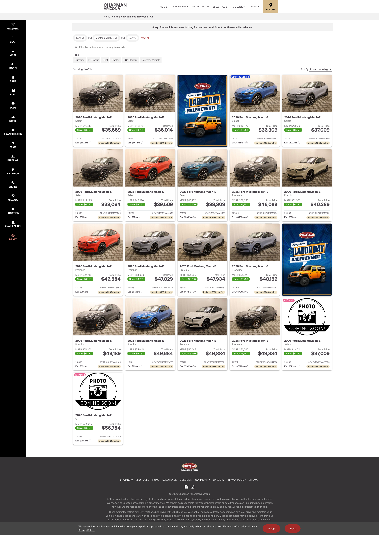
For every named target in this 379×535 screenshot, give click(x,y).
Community (202, 479)
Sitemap (254, 479)
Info (254, 6)
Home (163, 6)
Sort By (305, 69)
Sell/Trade (220, 6)
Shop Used (199, 6)
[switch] (79, 60)
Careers (218, 479)
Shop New (179, 6)
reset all (145, 37)
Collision (239, 6)
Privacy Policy (236, 479)
